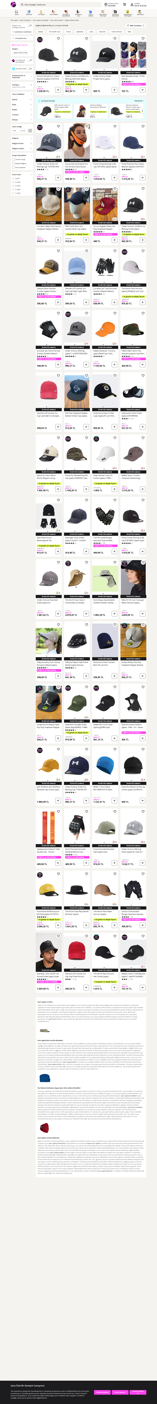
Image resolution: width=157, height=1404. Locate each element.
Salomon (102, 32)
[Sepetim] (124, 4)
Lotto (91, 32)
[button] (46, 69)
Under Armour (116, 32)
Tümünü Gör (138, 101)
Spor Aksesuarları (57, 20)
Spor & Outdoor (25, 20)
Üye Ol (136, 5)
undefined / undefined (23, 32)
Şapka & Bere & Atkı (72, 20)
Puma (68, 32)
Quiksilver (79, 32)
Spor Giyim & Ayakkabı (41, 20)
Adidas (40, 32)
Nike (129, 32)
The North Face (54, 32)
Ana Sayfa (14, 20)
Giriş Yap (143, 5)
